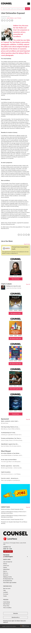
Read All (28, 284)
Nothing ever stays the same (13, 286)
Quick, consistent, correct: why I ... (10, 421)
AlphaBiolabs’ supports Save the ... (10, 444)
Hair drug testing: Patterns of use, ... (10, 426)
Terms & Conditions (7, 607)
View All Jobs (27, 244)
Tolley (4, 590)
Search (27, 8)
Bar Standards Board (7, 580)
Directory (5, 563)
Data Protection (6, 604)
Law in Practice (17, 18)
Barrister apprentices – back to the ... (10, 465)
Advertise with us (15, 617)
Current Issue (6, 565)
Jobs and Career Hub (7, 561)
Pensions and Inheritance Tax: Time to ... (11, 438)
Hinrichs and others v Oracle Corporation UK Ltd (12, 509)
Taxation (5, 596)
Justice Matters (10, 18)
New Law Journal (6, 588)
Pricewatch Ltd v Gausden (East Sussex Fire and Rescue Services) (14, 522)
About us (5, 571)
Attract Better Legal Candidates (9, 582)
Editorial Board (6, 569)
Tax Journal (5, 594)
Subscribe (15, 613)
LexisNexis (5, 592)
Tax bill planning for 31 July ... (8, 432)
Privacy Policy (6, 605)
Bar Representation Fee (8, 578)
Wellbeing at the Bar (7, 577)
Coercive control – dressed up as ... (10, 478)
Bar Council (5, 575)
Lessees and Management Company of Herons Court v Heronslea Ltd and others (13, 512)
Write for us (5, 573)
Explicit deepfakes (6, 472)
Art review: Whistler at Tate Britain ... (10, 453)
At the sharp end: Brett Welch (9, 459)
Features (5, 567)
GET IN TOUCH (8, 551)
